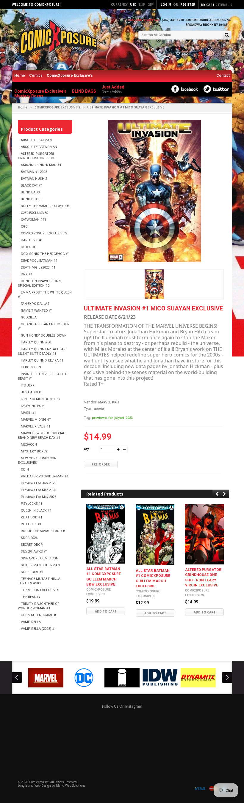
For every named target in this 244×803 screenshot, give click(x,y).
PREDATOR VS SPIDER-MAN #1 (44, 476)
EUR (142, 4)
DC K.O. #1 (29, 247)
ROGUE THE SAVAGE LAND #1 (44, 531)
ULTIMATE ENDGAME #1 (39, 615)
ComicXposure (39, 782)
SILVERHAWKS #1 (34, 551)
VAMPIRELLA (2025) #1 (38, 629)
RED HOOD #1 (31, 517)
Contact (223, 75)
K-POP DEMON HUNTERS (40, 399)
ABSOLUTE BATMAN (36, 140)
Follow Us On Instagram (122, 706)
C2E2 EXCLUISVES (34, 213)
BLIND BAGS (30, 192)
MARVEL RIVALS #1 (35, 426)
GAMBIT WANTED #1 (37, 311)
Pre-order (101, 464)
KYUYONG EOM (32, 406)
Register (187, 4)
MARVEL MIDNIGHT (36, 420)
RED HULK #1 (31, 524)
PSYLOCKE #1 (31, 504)
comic (99, 409)
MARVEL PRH (108, 402)
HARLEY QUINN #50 (36, 342)
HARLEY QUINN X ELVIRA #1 (42, 360)
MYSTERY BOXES (34, 451)
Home (19, 75)
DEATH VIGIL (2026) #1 (38, 267)
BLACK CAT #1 (32, 185)
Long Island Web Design (34, 785)
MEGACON (29, 445)
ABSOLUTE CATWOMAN (39, 147)
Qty (86, 449)
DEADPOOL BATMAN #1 (39, 261)
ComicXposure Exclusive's (70, 75)
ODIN (25, 469)
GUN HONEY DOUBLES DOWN (44, 335)
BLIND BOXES (31, 199)
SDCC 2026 (29, 538)
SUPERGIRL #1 (32, 572)
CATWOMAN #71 (33, 220)
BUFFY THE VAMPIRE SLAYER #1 (46, 206)
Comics (36, 75)
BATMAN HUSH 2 (34, 179)
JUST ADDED (31, 392)
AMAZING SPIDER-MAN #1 (41, 165)
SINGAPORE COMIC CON (39, 558)
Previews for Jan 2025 (38, 483)
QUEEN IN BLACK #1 (36, 510)
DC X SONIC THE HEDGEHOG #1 (45, 254)
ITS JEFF (27, 385)
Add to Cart (106, 611)
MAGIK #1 (28, 413)
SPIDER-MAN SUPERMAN (40, 565)
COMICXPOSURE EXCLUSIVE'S (57, 107)
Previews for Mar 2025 (38, 490)
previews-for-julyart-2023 (112, 418)
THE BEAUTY (30, 597)
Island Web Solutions (70, 785)
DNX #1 (26, 274)
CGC (24, 226)
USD (133, 4)
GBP (151, 4)
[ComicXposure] (56, 40)
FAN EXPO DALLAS (35, 304)
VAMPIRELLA (31, 622)
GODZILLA (29, 317)
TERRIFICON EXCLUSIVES (40, 590)
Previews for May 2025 (38, 497)
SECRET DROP (32, 545)
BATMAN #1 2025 (34, 172)
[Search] (227, 35)
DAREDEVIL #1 (32, 240)
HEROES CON (31, 367)
